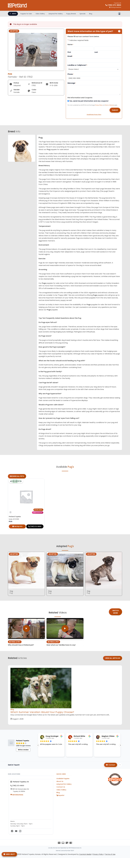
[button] (16, 481)
